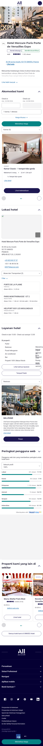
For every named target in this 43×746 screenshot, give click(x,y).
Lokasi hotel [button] (10, 209)
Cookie (4, 718)
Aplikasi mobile (8, 682)
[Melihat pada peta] (21, 226)
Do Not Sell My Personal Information (13, 724)
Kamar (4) (7, 130)
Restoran (6, 382)
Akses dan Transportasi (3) (13, 273)
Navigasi (5, 676)
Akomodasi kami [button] (13, 91)
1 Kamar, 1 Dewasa (10, 112)
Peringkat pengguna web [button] (18, 451)
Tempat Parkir (21, 373)
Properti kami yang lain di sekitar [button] (19, 565)
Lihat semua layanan (21, 367)
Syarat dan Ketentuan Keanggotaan (13, 713)
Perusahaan (7, 666)
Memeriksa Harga (21, 742)
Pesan (20, 439)
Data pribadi (6, 715)
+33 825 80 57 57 (11, 260)
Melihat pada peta (13, 608)
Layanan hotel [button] (11, 328)
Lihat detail (7, 433)
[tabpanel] (21, 167)
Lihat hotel (17, 617)
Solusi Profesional (9, 671)
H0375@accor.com (12, 267)
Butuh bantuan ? (8, 687)
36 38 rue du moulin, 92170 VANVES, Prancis (22, 62)
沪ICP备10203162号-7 (9, 731)
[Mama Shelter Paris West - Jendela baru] (17, 584)
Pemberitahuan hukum (9, 721)
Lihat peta (10, 64)
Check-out (28, 100)
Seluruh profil (8, 466)
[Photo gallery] (21, 22)
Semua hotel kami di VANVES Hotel (22, 634)
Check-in (7, 100)
